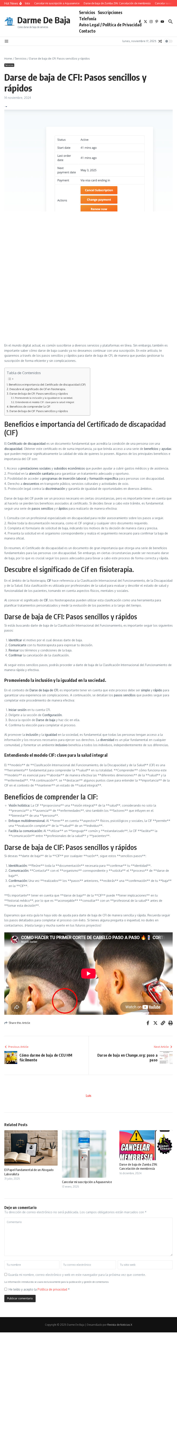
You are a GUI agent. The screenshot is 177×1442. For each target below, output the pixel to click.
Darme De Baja (43, 19)
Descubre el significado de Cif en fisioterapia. (37, 389)
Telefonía (87, 18)
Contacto (87, 30)
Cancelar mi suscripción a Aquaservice (87, 1182)
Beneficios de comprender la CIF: (30, 406)
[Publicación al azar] (160, 41)
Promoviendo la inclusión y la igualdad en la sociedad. (44, 397)
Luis (88, 1096)
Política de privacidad (53, 1289)
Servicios (87, 12)
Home (8, 58)
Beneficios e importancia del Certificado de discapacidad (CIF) (47, 384)
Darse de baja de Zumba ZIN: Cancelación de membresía (138, 1166)
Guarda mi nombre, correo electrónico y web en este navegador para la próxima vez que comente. (77, 1275)
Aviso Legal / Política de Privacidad (110, 24)
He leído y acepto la (39, 1289)
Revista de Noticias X (119, 1324)
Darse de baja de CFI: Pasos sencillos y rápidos (38, 393)
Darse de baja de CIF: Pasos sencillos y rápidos (38, 411)
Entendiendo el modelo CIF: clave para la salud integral (44, 402)
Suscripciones (110, 12)
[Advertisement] (88, 246)
